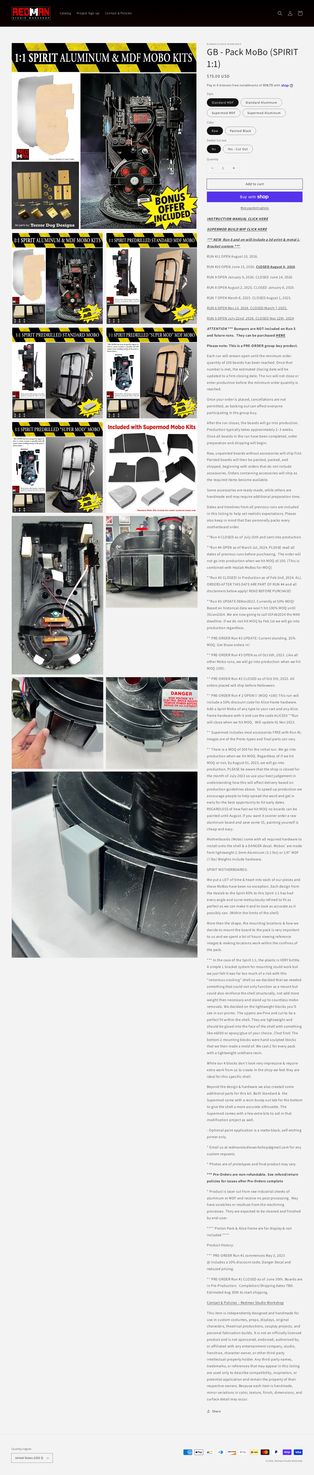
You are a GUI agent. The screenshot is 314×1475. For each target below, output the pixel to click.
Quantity (212, 159)
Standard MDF (223, 102)
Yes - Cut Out (238, 149)
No (214, 149)
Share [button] (216, 1411)
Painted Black (240, 131)
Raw (215, 131)
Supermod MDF (224, 113)
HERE (280, 335)
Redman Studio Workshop (289, 1460)
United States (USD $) (29, 1458)
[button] (280, 13)
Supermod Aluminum (264, 113)
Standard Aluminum (261, 102)
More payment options (255, 208)
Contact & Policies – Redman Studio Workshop (245, 1302)
